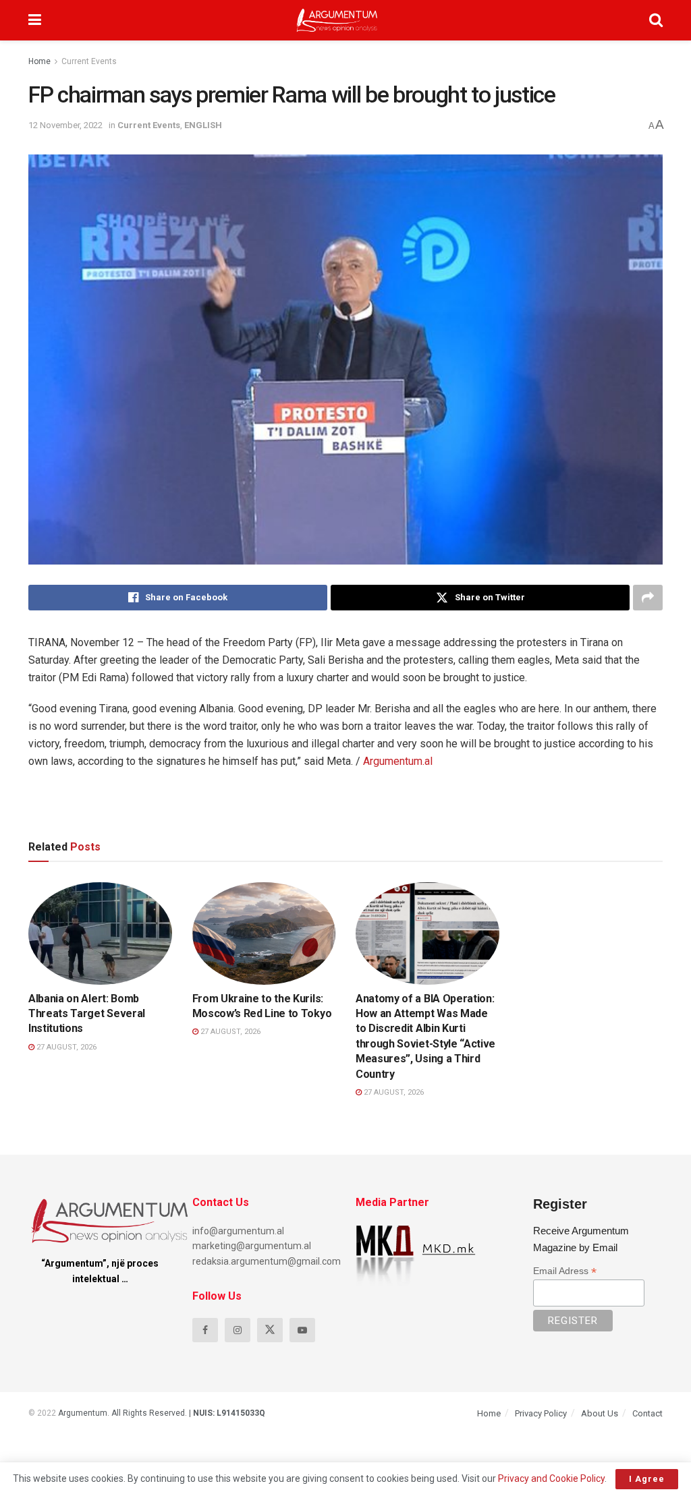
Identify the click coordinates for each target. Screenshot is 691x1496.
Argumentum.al (398, 761)
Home (39, 61)
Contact (647, 1413)
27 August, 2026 (65, 1047)
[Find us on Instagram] (237, 1330)
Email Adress (565, 1271)
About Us (599, 1413)
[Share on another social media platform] (648, 597)
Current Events (89, 61)
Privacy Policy (541, 1413)
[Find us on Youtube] (302, 1330)
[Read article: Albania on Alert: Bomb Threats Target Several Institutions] (100, 933)
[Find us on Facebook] (205, 1330)
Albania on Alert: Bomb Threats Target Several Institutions (86, 1013)
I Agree (647, 1479)
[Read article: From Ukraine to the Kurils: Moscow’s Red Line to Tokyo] (264, 933)
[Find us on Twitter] (270, 1330)
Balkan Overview (404, 972)
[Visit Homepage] (337, 20)
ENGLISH (203, 125)
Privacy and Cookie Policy (551, 1478)
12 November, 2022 (65, 125)
